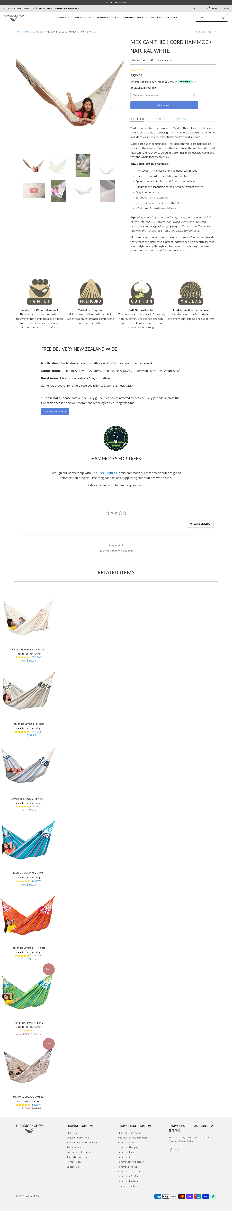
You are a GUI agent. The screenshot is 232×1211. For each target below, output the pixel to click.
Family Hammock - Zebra (28, 1064)
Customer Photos (127, 1185)
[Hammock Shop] (20, 18)
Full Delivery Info (55, 411)
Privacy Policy (74, 1161)
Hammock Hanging (128, 1147)
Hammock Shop (32, 1196)
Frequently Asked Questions (82, 1142)
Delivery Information (78, 1137)
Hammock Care (126, 1157)
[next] (121, 93)
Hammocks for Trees (129, 1171)
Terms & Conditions (77, 1157)
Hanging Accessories (143, 88)
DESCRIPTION (137, 119)
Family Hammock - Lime (28, 990)
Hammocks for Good (129, 1176)
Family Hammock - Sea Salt (28, 766)
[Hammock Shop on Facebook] (171, 1150)
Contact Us (73, 1166)
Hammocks (63, 18)
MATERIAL (182, 119)
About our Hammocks (129, 1132)
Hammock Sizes (126, 1142)
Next (211, 31)
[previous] (22, 93)
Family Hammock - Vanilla (28, 616)
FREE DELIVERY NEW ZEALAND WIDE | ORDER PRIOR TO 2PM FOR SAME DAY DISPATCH (42, 8)
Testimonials (74, 1147)
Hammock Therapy (128, 1166)
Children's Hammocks (134, 18)
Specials (155, 18)
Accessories (172, 18)
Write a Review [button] (202, 523)
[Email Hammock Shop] (177, 1150)
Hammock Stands (107, 18)
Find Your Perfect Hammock (132, 1137)
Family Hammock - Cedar (28, 691)
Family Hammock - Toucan (28, 915)
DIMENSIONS (160, 119)
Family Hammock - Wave (28, 840)
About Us (72, 1132)
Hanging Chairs (83, 18)
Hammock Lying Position (131, 1161)
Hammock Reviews (128, 1181)
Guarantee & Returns (78, 1152)
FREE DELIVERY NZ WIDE (116, 3)
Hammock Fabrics (127, 1152)
